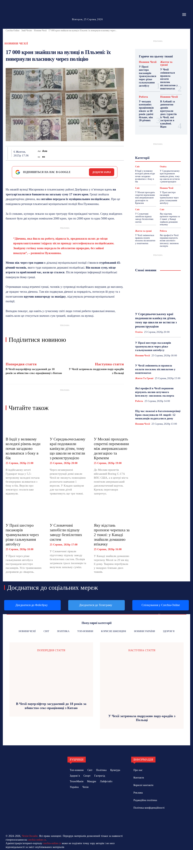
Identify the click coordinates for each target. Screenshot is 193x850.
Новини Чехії (40, 30)
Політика (161, 156)
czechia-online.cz (37, 839)
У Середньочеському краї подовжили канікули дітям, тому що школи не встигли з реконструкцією (67, 448)
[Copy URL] (113, 153)
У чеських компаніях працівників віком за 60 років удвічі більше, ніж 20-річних (146, 111)
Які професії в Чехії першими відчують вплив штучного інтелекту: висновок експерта (169, 241)
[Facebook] (52, 153)
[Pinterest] (69, 153)
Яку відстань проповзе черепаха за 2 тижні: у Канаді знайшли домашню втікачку (111, 534)
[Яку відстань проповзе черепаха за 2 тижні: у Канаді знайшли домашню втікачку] (112, 511)
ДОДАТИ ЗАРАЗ (101, 172)
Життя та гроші (166, 63)
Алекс (44, 153)
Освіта (147, 156)
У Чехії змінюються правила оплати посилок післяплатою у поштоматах (145, 239)
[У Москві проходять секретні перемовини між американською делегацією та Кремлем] (112, 425)
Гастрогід (151, 139)
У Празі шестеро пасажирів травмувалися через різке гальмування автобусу (22, 534)
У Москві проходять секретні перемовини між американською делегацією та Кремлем (111, 448)
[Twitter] (61, 153)
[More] (122, 153)
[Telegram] (95, 153)
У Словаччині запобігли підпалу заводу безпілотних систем (66, 532)
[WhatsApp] (78, 153)
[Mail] (147, 820)
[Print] (87, 153)
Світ (137, 188)
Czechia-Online (12, 30)
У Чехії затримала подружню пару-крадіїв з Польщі (141, 718)
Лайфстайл (148, 150)
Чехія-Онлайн (30, 836)
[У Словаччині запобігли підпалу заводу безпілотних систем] (68, 511)
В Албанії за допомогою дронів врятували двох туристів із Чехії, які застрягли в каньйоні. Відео (168, 114)
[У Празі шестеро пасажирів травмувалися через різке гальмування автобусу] (24, 511)
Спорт (158, 163)
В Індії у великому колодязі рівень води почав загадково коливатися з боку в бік (23, 448)
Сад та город (163, 160)
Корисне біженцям (153, 146)
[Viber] (104, 153)
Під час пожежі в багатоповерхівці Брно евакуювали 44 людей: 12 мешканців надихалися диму (157, 415)
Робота (143, 96)
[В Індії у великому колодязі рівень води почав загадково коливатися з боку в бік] (24, 425)
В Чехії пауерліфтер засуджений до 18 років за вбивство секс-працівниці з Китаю (51, 706)
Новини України (150, 153)
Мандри (165, 150)
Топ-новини (150, 166)
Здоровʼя (156, 143)
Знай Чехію (26, 30)
